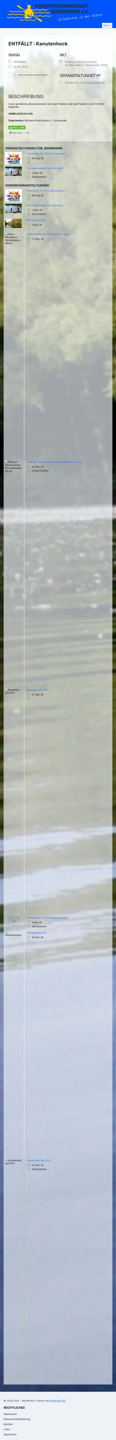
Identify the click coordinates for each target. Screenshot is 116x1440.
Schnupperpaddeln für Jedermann (45, 168)
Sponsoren (10, 1434)
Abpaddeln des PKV (37, 690)
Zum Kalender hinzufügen (31, 75)
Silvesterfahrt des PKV (39, 1160)
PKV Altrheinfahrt (36, 220)
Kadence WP (58, 1400)
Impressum (10, 1413)
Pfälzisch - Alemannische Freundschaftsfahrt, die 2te (55, 462)
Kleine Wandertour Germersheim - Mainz (48, 234)
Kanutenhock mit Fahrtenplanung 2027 (47, 917)
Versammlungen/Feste (92, 82)
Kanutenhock (72, 82)
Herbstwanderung (36, 932)
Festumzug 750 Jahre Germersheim (46, 153)
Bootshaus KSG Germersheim (81, 61)
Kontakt (8, 1424)
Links (7, 1429)
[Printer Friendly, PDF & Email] (16, 127)
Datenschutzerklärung (17, 1419)
